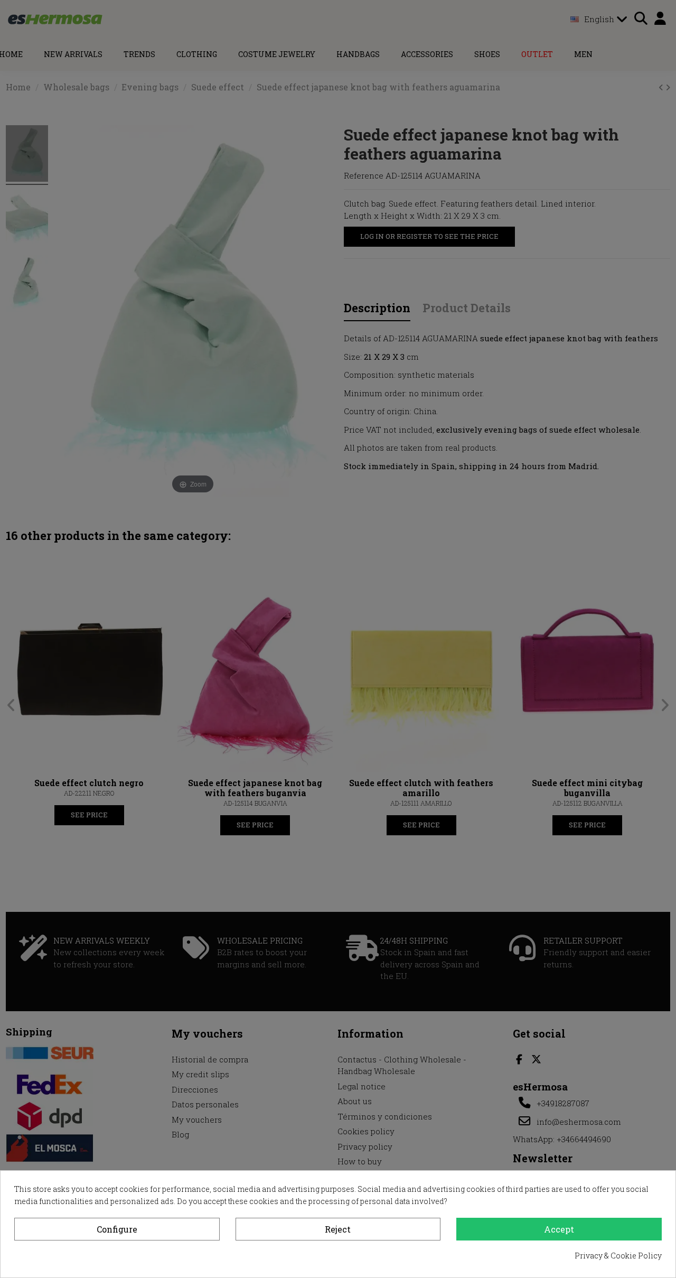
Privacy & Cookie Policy (618, 1256)
